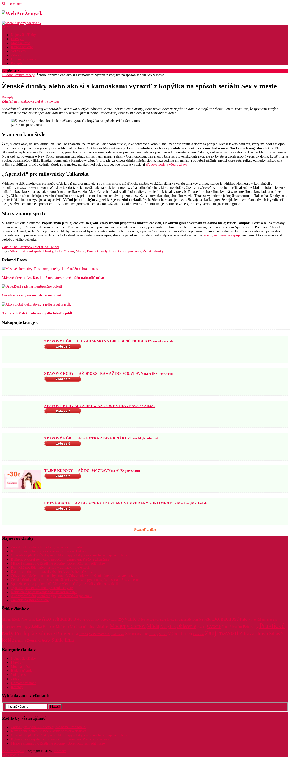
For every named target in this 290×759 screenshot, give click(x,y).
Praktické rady (97, 251)
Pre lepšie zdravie (35, 633)
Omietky (201, 627)
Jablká (36, 626)
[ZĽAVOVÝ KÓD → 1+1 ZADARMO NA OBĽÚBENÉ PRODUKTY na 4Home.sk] (22, 349)
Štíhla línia (62, 640)
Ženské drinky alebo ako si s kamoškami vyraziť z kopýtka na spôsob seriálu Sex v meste (75, 580)
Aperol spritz (32, 251)
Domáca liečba (201, 619)
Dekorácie (158, 619)
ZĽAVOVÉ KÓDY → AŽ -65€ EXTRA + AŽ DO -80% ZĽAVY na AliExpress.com (108, 373)
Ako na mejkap (31, 619)
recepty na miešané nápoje (221, 235)
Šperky (46, 640)
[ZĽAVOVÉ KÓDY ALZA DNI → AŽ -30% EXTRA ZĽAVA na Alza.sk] (22, 414)
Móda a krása (20, 43)
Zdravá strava (253, 633)
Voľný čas (18, 51)
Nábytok (168, 626)
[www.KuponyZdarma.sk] (21, 23)
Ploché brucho (232, 626)
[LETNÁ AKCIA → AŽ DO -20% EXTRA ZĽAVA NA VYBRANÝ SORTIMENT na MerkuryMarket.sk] (22, 511)
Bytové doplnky (86, 619)
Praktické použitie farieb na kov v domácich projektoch (50, 567)
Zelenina (19, 640)
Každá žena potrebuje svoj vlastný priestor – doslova (48, 551)
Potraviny (251, 626)
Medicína (62, 626)
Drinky (48, 251)
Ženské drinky (153, 251)
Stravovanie (136, 633)
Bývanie (127, 619)
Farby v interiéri (250, 619)
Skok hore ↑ (10, 755)
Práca (83, 634)
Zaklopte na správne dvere (30, 600)
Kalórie (49, 626)
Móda (153, 626)
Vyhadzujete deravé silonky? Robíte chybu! (42, 588)
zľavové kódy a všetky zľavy (166, 164)
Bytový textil (109, 619)
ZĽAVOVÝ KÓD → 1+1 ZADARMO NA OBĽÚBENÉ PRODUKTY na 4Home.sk (108, 341)
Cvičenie (143, 619)
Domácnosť (225, 619)
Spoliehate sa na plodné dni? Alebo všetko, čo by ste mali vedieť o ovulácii (64, 584)
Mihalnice (102, 626)
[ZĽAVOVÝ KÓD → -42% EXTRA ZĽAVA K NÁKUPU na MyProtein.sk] (22, 446)
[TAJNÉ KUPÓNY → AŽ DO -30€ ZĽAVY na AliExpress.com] (22, 479)
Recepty (17, 63)
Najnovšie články (23, 35)
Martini (68, 251)
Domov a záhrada (23, 59)
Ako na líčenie (11, 619)
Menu (6, 27)
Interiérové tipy (16, 626)
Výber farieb (180, 633)
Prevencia (67, 633)
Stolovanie (117, 634)
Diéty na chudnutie (179, 619)
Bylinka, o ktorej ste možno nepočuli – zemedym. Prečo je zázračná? (60, 559)
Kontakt (60, 751)
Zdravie (16, 55)
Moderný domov (128, 626)
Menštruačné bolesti (82, 626)
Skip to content (12, 4)
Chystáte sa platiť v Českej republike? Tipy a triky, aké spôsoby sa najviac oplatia (69, 555)
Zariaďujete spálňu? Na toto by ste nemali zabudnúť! (48, 547)
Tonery (153, 634)
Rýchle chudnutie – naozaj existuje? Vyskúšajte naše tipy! (52, 571)
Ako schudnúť (57, 619)
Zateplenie (198, 634)
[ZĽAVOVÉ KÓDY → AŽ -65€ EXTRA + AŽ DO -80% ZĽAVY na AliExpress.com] (22, 382)
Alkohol (15, 251)
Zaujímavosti (132, 251)
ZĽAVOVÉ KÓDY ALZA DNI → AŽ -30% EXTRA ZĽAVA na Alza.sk (99, 406)
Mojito (80, 251)
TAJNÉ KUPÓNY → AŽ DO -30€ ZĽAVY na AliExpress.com (92, 471)
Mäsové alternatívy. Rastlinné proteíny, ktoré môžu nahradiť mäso (58, 563)
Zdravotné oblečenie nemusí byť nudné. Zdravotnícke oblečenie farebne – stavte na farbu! (75, 576)
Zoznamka (34, 640)
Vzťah (163, 634)
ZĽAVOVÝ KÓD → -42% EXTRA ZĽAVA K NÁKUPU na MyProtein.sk (101, 438)
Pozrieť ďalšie (145, 529)
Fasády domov (269, 619)
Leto (58, 251)
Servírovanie (99, 634)
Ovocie (214, 626)
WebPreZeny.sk (13, 751)
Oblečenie (186, 626)
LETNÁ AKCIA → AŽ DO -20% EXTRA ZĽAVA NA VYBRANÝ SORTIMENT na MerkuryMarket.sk (125, 503)
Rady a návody (22, 47)
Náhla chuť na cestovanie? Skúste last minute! (44, 592)
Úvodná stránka (13, 75)
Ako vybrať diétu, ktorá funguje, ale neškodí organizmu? (51, 596)
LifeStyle (17, 39)
